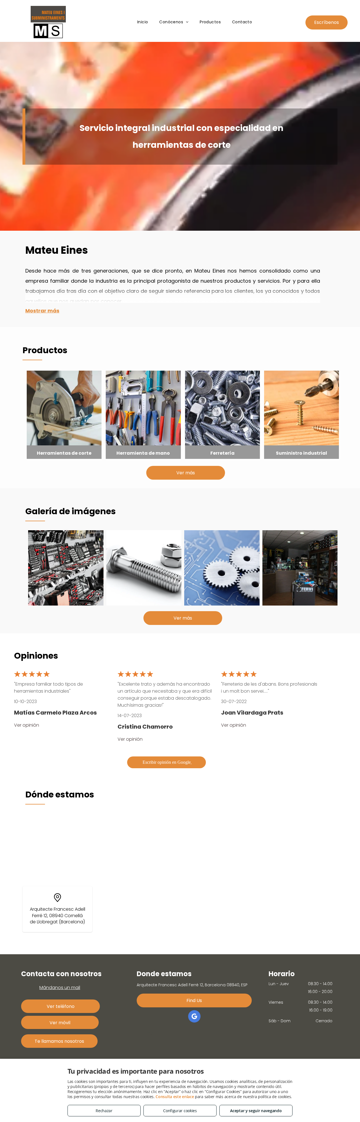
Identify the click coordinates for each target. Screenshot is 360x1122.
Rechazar (104, 1110)
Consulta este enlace (175, 1096)
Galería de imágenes (70, 511)
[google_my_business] (194, 1017)
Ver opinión (26, 725)
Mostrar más (42, 310)
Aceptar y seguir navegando (256, 1110)
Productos (45, 350)
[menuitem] (143, 22)
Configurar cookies (180, 1110)
